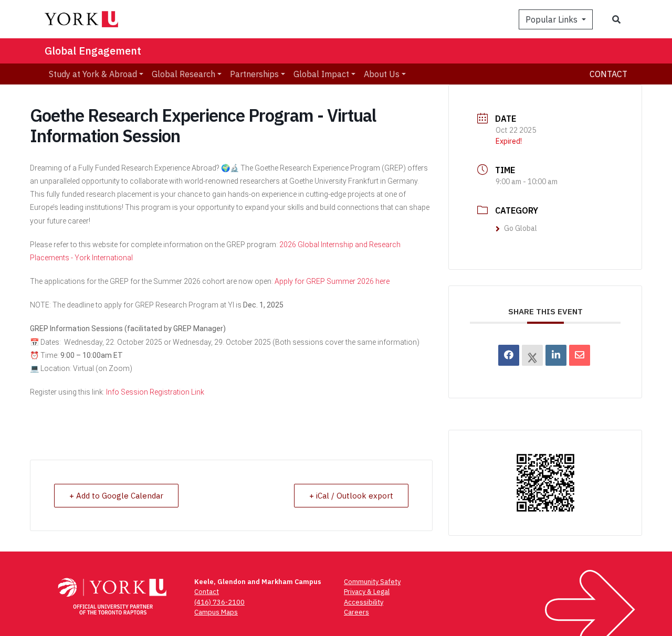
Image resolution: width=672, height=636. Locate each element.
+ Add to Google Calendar (116, 496)
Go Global (520, 228)
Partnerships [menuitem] (254, 74)
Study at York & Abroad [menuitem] (93, 74)
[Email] (579, 355)
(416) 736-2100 (219, 602)
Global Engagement (93, 51)
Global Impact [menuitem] (321, 74)
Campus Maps (216, 612)
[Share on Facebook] (508, 355)
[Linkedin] (555, 355)
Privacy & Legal (367, 591)
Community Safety (372, 581)
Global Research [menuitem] (183, 74)
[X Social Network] (532, 355)
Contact (608, 74)
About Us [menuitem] (382, 74)
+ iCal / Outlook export (351, 496)
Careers (356, 612)
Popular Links (553, 19)
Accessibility (363, 602)
